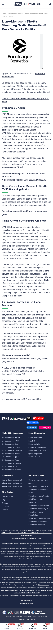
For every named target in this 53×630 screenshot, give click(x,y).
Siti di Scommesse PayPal (38, 509)
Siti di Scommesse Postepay (39, 518)
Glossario (5, 509)
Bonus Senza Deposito (37, 450)
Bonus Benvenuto (35, 438)
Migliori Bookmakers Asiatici (12, 486)
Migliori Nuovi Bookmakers (12, 483)
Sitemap (5, 503)
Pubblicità (5, 506)
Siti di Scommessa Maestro (38, 496)
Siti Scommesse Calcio (10, 444)
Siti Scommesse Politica (11, 447)
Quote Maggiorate (35, 454)
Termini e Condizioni (18, 538)
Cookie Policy (36, 538)
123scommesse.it (6, 543)
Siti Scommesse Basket (11, 454)
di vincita (26, 603)
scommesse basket (15, 14)
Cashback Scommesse (37, 447)
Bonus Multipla (33, 444)
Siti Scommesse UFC (10, 466)
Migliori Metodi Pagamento (38, 486)
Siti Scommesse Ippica (10, 457)
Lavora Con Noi (7, 497)
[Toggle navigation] (3, 4)
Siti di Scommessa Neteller (38, 506)
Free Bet (31, 441)
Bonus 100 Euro (34, 457)
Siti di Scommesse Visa (37, 525)
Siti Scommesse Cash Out (12, 450)
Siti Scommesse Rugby (11, 460)
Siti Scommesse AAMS (11, 441)
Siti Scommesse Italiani (11, 438)
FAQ (3, 500)
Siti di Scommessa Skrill (37, 522)
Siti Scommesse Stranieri (11, 470)
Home (4, 14)
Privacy (28, 538)
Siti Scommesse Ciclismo (11, 463)
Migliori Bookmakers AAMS (12, 480)
